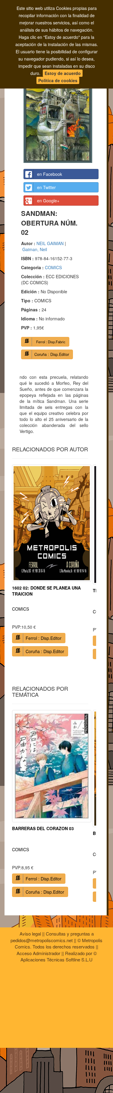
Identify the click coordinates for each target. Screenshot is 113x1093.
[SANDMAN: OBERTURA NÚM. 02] (61, 110)
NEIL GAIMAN (50, 243)
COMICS (53, 267)
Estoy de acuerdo (63, 73)
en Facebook (49, 174)
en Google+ (48, 201)
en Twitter (46, 187)
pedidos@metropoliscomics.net (42, 940)
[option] (51, 563)
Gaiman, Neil (34, 249)
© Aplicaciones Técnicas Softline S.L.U (58, 956)
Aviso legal (30, 933)
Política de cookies (57, 80)
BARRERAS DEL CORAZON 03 (43, 828)
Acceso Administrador (38, 953)
